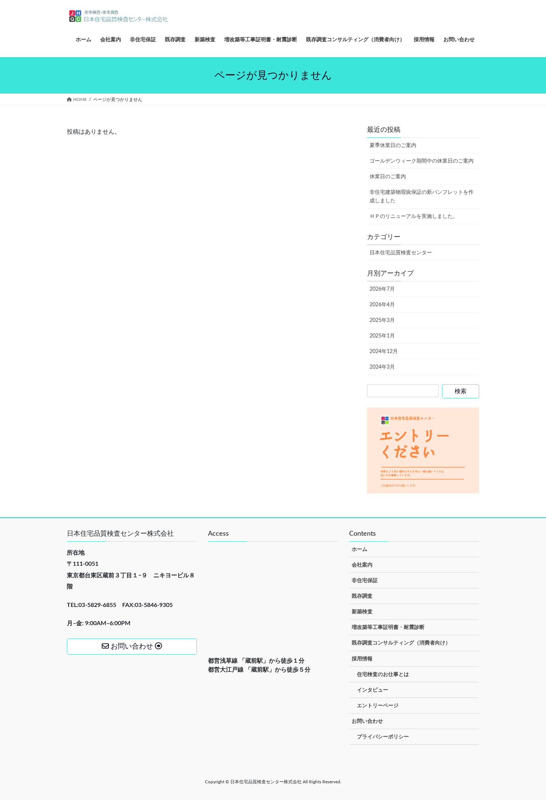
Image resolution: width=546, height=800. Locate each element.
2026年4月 (382, 304)
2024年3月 (382, 367)
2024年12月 (384, 351)
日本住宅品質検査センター (401, 252)
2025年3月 (382, 320)
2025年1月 (382, 336)
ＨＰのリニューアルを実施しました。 (414, 216)
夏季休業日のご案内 (393, 145)
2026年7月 (382, 289)
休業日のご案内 (388, 176)
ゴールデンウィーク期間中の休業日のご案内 (422, 161)
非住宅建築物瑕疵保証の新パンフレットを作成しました (422, 196)
